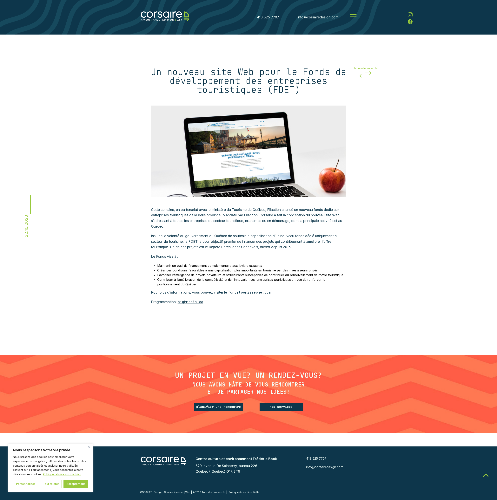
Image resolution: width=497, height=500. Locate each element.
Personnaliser (25, 483)
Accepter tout (76, 483)
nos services (281, 407)
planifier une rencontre (218, 407)
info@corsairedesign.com (317, 17)
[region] (50, 468)
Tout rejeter (51, 483)
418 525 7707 (268, 17)
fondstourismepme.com (249, 292)
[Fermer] (89, 447)
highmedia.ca (190, 302)
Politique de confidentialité (244, 492)
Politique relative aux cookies (62, 474)
